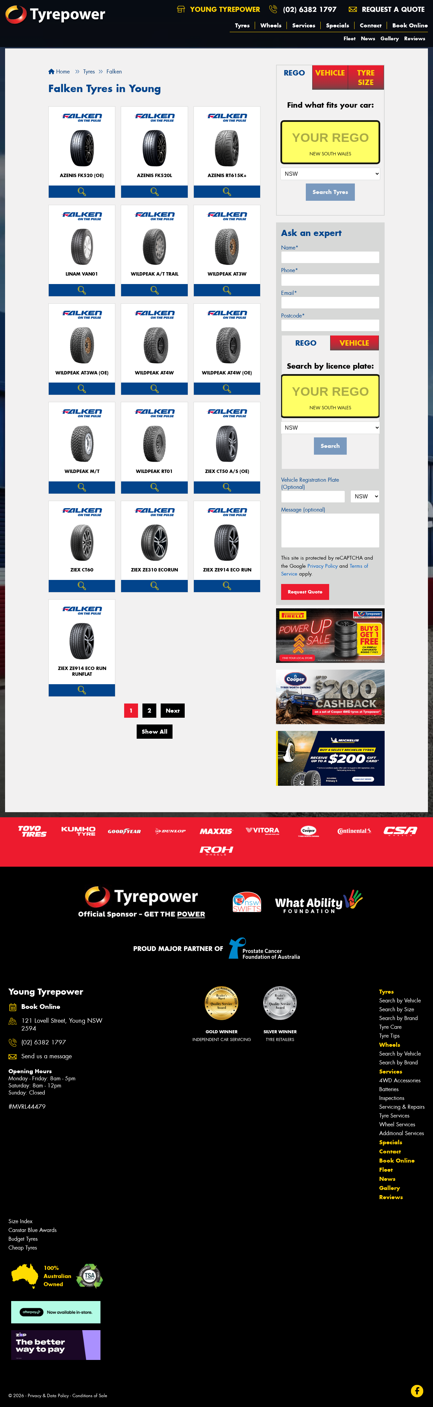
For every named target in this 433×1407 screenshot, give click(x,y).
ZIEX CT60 (81, 570)
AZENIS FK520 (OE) (82, 175)
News (368, 38)
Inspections (391, 1098)
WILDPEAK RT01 (154, 471)
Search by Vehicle (400, 1000)
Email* (289, 293)
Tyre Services (394, 1115)
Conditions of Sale (89, 1396)
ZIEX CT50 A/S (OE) (227, 471)
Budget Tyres (23, 1238)
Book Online (410, 25)
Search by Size (396, 1009)
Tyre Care (390, 1027)
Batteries (388, 1089)
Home (62, 71)
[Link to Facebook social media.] (417, 1391)
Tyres (242, 25)
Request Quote (305, 592)
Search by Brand (398, 1018)
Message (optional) (303, 509)
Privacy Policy (322, 566)
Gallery (390, 38)
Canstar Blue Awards (32, 1230)
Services (303, 25)
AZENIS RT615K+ (227, 175)
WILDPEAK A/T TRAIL (154, 274)
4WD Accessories (399, 1080)
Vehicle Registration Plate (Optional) (310, 483)
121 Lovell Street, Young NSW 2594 (61, 1025)
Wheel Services (397, 1124)
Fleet (350, 38)
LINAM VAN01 (82, 274)
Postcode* (293, 315)
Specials (337, 25)
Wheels (270, 25)
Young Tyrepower (224, 9)
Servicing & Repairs (402, 1106)
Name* (289, 247)
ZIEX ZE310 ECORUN (154, 570)
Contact (371, 25)
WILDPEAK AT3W (227, 274)
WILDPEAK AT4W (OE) (227, 373)
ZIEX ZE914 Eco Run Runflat (82, 671)
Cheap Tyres (22, 1247)
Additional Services (401, 1133)
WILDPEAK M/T (82, 471)
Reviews (414, 38)
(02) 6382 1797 (310, 9)
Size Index (20, 1221)
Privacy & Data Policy (48, 1396)
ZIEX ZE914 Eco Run (227, 570)
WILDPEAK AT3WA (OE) (82, 373)
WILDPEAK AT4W (154, 373)
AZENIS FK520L (154, 175)
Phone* (289, 270)
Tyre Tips (389, 1035)
